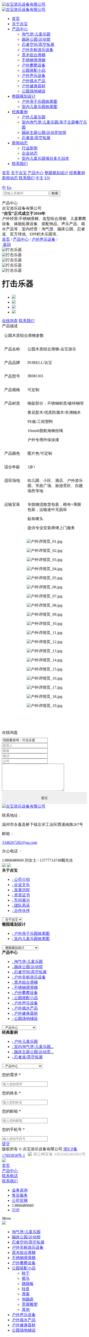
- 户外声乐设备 (25, 1003)
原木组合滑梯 (33, 55)
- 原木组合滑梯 (25, 982)
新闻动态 (20, 143)
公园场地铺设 (33, 91)
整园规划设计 (24, 96)
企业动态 (30, 153)
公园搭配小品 (33, 70)
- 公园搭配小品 (25, 998)
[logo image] (4, 1223)
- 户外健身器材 (25, 1013)
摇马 (26, 1278)
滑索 (26, 1294)
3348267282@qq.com (19, 842)
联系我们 (20, 164)
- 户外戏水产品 (25, 1008)
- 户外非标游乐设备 (29, 977)
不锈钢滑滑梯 (33, 60)
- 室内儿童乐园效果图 (31, 939)
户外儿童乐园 (33, 117)
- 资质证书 (21, 895)
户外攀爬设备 (33, 65)
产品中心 (20, 29)
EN (47, 178)
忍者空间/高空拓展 (38, 44)
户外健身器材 (33, 86)
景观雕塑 (30, 1304)
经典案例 (20, 112)
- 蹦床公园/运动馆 (27, 967)
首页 (16, 19)
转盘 (26, 1289)
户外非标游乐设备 (37, 50)
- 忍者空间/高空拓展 (29, 972)
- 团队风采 (21, 905)
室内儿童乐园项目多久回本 (45, 158)
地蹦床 (28, 1299)
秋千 (26, 1273)
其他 (26, 1309)
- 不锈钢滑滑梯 (25, 987)
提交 (6, 1144)
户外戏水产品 (33, 81)
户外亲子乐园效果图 (39, 101)
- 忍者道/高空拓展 (27, 1057)
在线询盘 (10, 321)
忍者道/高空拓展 (36, 138)
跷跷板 (28, 1284)
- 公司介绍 (21, 879)
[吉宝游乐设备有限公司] (23, 806)
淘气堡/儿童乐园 (36, 34)
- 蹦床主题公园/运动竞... (33, 1052)
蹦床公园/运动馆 (36, 39)
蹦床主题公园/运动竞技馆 (44, 132)
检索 (55, 193)
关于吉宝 (20, 24)
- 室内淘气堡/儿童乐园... (33, 1047)
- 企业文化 (21, 885)
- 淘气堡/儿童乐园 (27, 961)
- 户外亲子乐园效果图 (31, 933)
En (9, 187)
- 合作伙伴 (21, 910)
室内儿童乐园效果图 (39, 107)
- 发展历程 (21, 890)
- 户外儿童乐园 (25, 1041)
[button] (44, 250)
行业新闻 (30, 148)
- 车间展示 (21, 900)
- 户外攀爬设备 (25, 993)
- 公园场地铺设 (25, 1018)
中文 (40, 178)
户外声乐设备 (33, 75)
